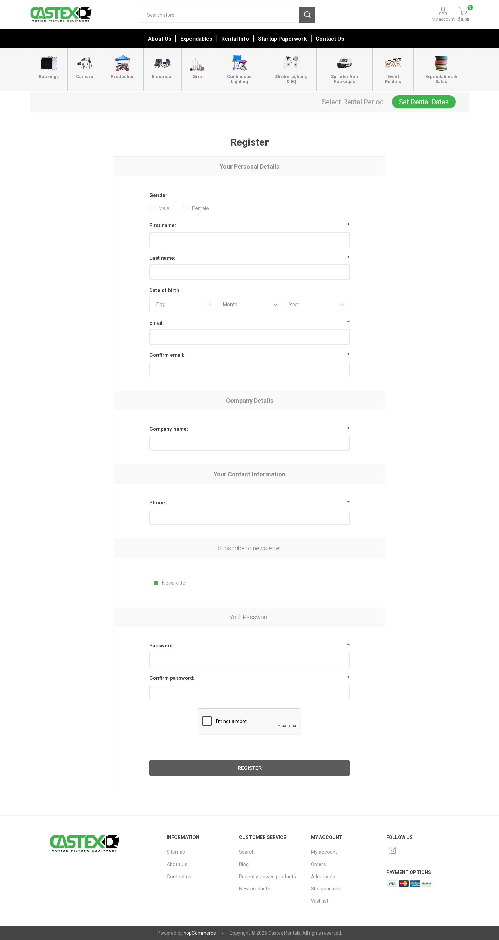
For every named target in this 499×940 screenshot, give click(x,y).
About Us (159, 39)
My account (443, 19)
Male (164, 208)
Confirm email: (166, 355)
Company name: (168, 429)
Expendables (196, 39)
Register (250, 768)
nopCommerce (200, 933)
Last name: (162, 258)
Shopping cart (326, 889)
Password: (161, 646)
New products (254, 889)
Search (307, 15)
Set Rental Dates (424, 102)
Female (200, 208)
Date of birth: (165, 290)
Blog (244, 864)
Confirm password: (172, 678)
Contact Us (330, 39)
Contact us (179, 876)
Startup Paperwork (282, 39)
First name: (162, 225)
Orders (318, 864)
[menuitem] (198, 852)
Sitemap (176, 852)
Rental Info (235, 39)
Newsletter (174, 583)
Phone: (157, 503)
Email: (156, 323)
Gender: (159, 195)
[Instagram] (392, 850)
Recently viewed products (267, 876)
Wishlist (319, 901)
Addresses (323, 876)
